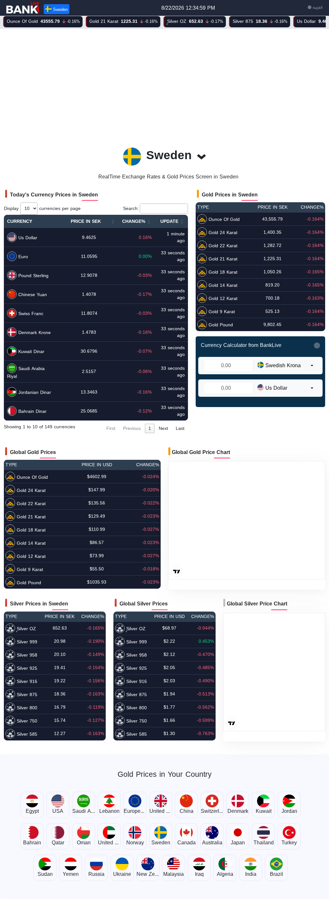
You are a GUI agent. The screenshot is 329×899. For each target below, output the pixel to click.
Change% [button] (133, 221)
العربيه (317, 7)
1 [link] (149, 428)
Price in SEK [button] (86, 221)
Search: (131, 208)
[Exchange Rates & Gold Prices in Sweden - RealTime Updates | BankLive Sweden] (23, 8)
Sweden (60, 9)
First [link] (110, 428)
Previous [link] (132, 428)
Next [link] (163, 428)
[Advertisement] (164, 85)
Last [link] (180, 428)
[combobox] (285, 365)
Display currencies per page (42, 208)
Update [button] (169, 221)
